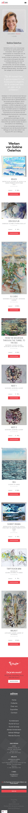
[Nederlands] (4, 811)
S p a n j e (14, 766)
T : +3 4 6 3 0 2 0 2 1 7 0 (14, 767)
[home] (4, 2)
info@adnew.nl (14, 776)
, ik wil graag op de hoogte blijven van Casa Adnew (14, 782)
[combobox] (4, 811)
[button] (25, 2)
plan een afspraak (14, 194)
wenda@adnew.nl (14, 774)
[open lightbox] (14, 166)
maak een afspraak (14, 681)
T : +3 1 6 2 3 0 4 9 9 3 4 (14, 752)
